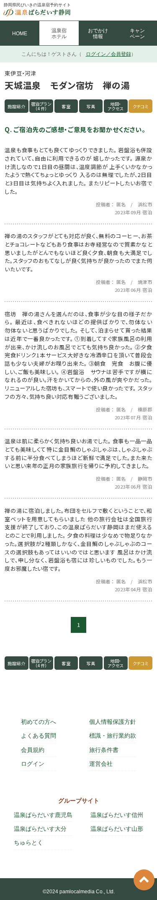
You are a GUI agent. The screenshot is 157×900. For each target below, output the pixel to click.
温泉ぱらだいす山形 (116, 828)
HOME (19, 33)
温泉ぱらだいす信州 (116, 815)
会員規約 (32, 750)
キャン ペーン (137, 33)
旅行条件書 (103, 750)
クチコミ (141, 106)
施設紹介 (17, 106)
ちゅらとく (28, 842)
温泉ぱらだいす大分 (40, 828)
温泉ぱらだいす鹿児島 (43, 815)
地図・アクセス (116, 106)
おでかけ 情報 (98, 33)
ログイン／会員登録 (108, 54)
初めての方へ (38, 721)
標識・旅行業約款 (112, 735)
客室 (66, 106)
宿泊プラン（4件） (41, 106)
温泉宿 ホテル (59, 33)
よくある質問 (38, 735)
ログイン (32, 763)
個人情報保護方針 (112, 721)
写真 (90, 106)
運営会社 (101, 763)
